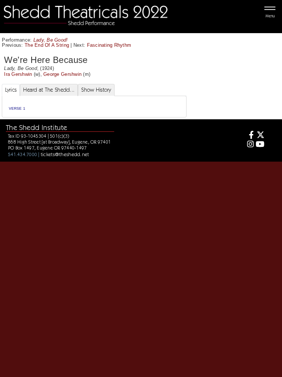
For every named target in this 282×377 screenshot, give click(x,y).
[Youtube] (259, 144)
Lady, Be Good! (50, 40)
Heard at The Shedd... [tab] (49, 90)
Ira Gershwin (18, 74)
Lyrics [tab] (11, 90)
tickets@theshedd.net (65, 154)
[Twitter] (259, 135)
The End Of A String (47, 45)
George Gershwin (62, 74)
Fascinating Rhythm (109, 45)
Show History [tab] (96, 90)
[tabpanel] (94, 106)
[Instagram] (249, 144)
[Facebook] (249, 135)
